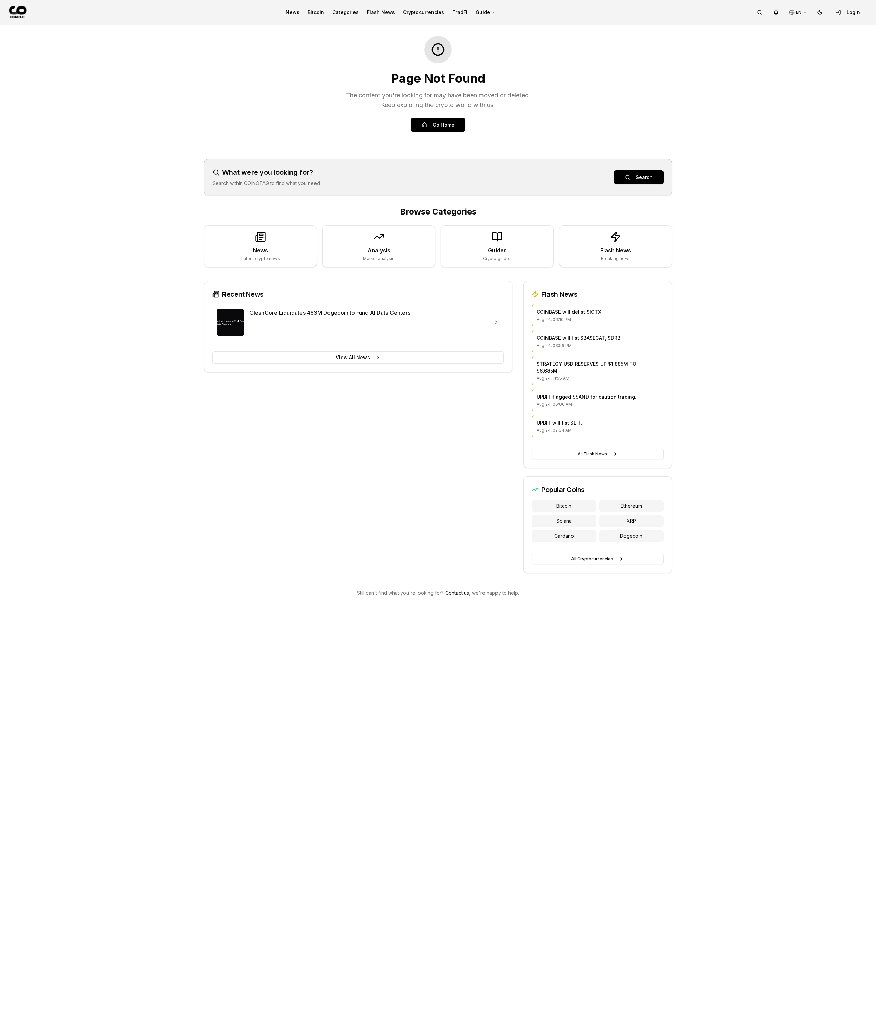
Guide (483, 12)
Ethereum (631, 506)
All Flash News (592, 453)
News (292, 12)
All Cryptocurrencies (592, 558)
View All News (353, 357)
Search (644, 177)
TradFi (459, 12)
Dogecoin (631, 536)
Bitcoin (316, 12)
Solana (564, 521)
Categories (345, 12)
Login (853, 12)
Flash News (381, 12)
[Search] (759, 12)
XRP (631, 521)
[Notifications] (776, 12)
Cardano (564, 536)
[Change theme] (820, 12)
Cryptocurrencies (423, 12)
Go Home (443, 125)
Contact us (457, 593)
